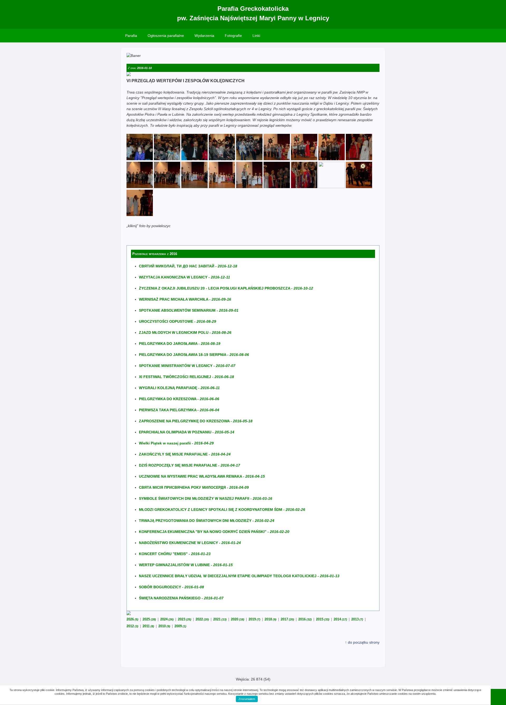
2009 (180, 626)
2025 (149, 619)
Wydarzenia (204, 35)
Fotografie (233, 35)
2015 (322, 619)
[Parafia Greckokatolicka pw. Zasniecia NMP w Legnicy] (139, 159)
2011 (148, 626)
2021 (220, 619)
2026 (132, 619)
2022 (202, 619)
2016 (305, 619)
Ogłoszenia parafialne (166, 35)
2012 (132, 626)
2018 (270, 619)
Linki (256, 35)
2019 (254, 619)
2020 (237, 619)
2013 (357, 619)
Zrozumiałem (247, 699)
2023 (184, 619)
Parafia (131, 35)
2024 (167, 619)
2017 (287, 619)
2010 (164, 626)
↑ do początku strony (362, 642)
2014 (340, 619)
